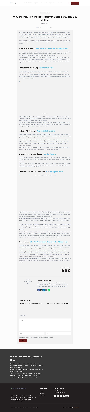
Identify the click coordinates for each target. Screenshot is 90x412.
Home (25, 3)
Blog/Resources (53, 3)
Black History (44, 3)
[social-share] (63, 270)
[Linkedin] (43, 290)
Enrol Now (75, 3)
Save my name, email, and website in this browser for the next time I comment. (36, 337)
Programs (36, 3)
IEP (40, 398)
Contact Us (60, 3)
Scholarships (42, 395)
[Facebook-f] (55, 396)
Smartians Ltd (76, 407)
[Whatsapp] (49, 290)
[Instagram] (41, 290)
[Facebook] (38, 290)
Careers (41, 391)
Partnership (42, 393)
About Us (30, 3)
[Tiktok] (46, 290)
